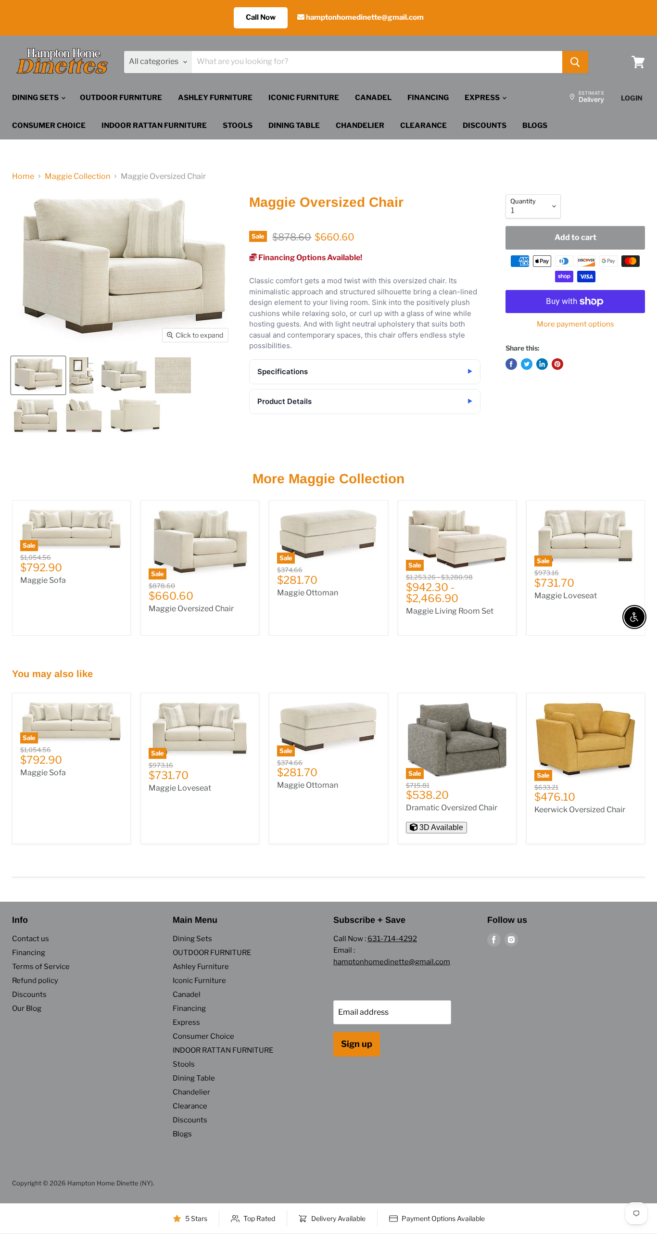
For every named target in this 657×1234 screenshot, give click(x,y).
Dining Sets (36, 97)
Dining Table (294, 125)
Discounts (484, 125)
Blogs (534, 125)
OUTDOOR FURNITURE (121, 97)
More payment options (575, 324)
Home (23, 176)
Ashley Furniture (215, 97)
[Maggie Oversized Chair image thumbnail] (38, 375)
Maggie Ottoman (307, 592)
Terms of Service (41, 966)
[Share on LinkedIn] (542, 364)
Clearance (423, 125)
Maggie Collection (77, 176)
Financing (428, 97)
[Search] (575, 62)
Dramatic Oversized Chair (451, 807)
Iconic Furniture (303, 97)
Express (483, 97)
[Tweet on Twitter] (526, 364)
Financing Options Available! (309, 257)
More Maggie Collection (328, 478)
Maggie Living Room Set (449, 611)
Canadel (373, 97)
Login (632, 98)
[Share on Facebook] (511, 364)
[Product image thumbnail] (81, 375)
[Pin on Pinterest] (557, 364)
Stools (238, 125)
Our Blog (26, 1008)
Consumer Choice (49, 125)
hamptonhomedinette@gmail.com (364, 17)
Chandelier (360, 125)
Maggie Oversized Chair (191, 608)
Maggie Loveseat (565, 595)
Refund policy (35, 980)
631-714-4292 (392, 938)
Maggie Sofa (43, 580)
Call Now (261, 17)
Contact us (30, 938)
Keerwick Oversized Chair (579, 809)
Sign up (356, 1044)
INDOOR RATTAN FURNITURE (154, 125)
